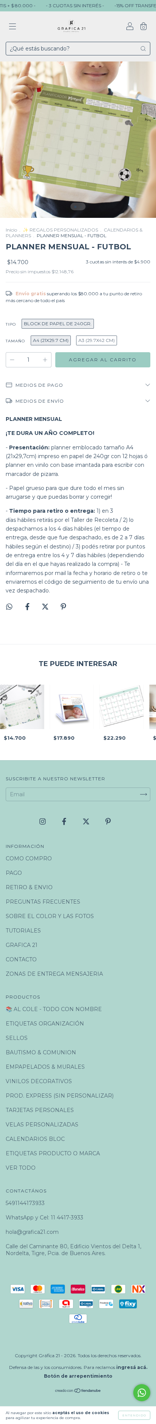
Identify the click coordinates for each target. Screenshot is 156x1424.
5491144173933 (25, 1203)
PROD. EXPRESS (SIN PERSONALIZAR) (60, 1095)
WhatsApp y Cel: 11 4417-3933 (44, 1217)
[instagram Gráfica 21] (43, 821)
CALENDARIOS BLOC (35, 1139)
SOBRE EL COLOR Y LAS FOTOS (50, 916)
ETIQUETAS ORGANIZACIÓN (45, 1023)
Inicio (11, 230)
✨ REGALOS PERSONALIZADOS (60, 230)
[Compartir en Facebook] (28, 606)
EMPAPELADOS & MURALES (45, 1066)
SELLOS (17, 1038)
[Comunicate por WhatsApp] (141, 1392)
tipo (11, 324)
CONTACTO (21, 959)
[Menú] (12, 27)
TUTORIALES (23, 930)
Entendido (134, 1415)
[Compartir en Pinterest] (63, 606)
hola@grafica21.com (32, 1232)
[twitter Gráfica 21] (87, 821)
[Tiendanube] (78, 1391)
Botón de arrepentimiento (78, 1376)
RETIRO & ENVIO (29, 887)
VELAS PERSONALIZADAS (42, 1124)
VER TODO (21, 1167)
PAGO (14, 873)
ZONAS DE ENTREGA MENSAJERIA (54, 973)
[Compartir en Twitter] (46, 606)
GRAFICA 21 (21, 945)
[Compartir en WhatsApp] (9, 606)
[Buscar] (143, 48)
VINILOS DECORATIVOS (39, 1081)
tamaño (15, 341)
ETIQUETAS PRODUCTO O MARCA (53, 1153)
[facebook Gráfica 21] (65, 821)
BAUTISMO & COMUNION (41, 1052)
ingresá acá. (131, 1367)
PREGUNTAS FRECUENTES (43, 901)
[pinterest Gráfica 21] (108, 821)
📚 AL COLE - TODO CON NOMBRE (54, 1009)
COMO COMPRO (29, 858)
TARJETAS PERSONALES (40, 1110)
